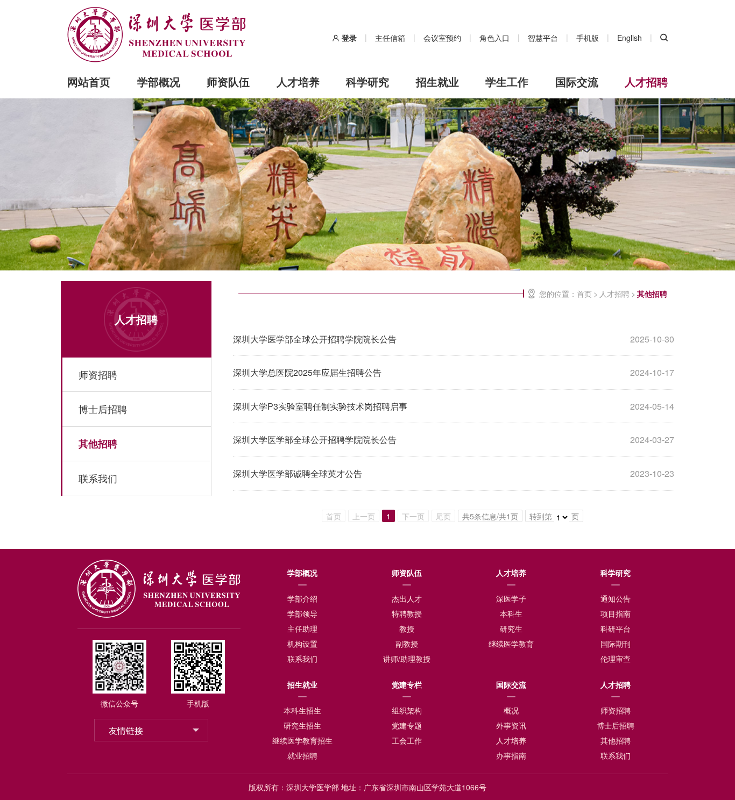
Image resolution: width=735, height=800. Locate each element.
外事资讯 (511, 725)
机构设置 (302, 643)
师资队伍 (228, 81)
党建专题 (407, 725)
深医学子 (511, 598)
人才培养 (298, 81)
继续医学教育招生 (302, 740)
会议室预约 (442, 37)
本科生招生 (302, 710)
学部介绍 (302, 598)
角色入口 (494, 37)
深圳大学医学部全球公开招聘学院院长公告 (315, 339)
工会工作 (407, 740)
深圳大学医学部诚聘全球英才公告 (297, 473)
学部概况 (158, 81)
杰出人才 (407, 598)
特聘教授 (407, 613)
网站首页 (88, 81)
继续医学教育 (511, 643)
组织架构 (407, 710)
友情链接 (126, 730)
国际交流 (576, 81)
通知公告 (615, 598)
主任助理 (302, 628)
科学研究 (367, 81)
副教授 (406, 643)
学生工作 (506, 81)
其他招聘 (98, 444)
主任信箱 (390, 37)
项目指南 (615, 613)
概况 (511, 710)
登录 (349, 37)
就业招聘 (302, 755)
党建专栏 (407, 684)
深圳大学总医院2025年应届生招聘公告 (307, 372)
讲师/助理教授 (406, 658)
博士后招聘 (103, 409)
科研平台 (615, 628)
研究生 (511, 628)
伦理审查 (615, 658)
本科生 (511, 613)
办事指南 (511, 755)
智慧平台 (543, 37)
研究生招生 (302, 725)
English (629, 37)
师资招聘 (98, 374)
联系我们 (98, 478)
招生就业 (437, 81)
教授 (406, 628)
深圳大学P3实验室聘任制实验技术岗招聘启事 (320, 406)
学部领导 (302, 613)
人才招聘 (646, 81)
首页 (584, 293)
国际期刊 (615, 643)
